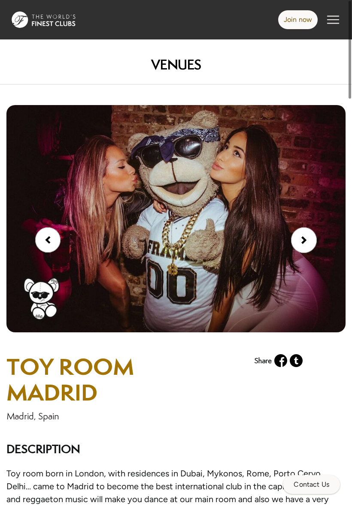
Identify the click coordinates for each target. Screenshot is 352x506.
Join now (298, 19)
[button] (304, 240)
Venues (176, 64)
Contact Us (311, 484)
